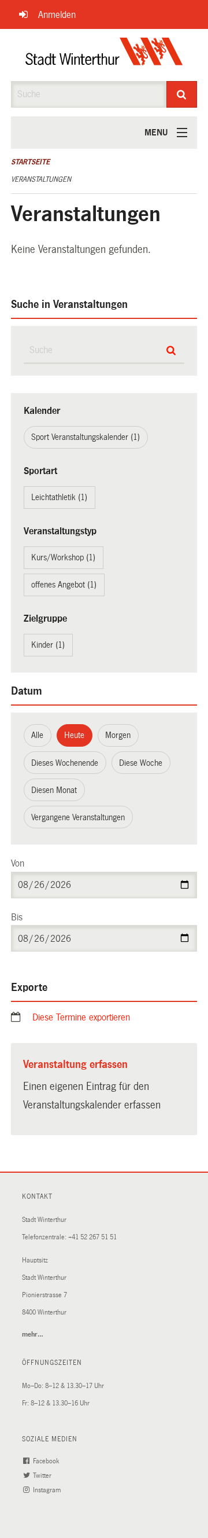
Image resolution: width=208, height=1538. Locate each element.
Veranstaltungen (41, 179)
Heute (74, 735)
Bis (17, 917)
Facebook (46, 1461)
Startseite (30, 162)
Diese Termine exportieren (81, 1017)
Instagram (47, 1490)
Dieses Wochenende (64, 763)
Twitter (43, 1476)
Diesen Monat (54, 790)
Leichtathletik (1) (59, 497)
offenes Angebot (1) (63, 584)
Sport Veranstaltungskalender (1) (85, 437)
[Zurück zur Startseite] (104, 55)
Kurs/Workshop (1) (63, 557)
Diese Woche (140, 763)
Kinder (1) (48, 644)
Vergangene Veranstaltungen (78, 817)
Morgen (118, 735)
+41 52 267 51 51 (92, 1237)
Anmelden (57, 15)
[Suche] (182, 94)
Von (17, 863)
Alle (37, 735)
